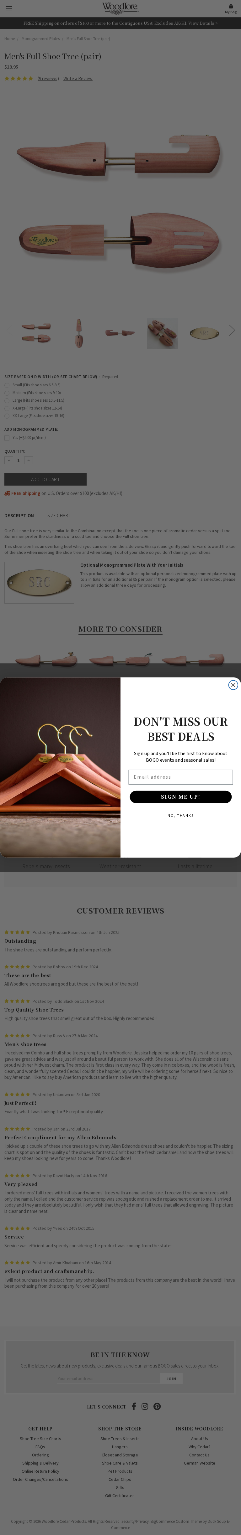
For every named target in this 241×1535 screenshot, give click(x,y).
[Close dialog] (233, 685)
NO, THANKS (181, 815)
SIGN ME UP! (180, 796)
